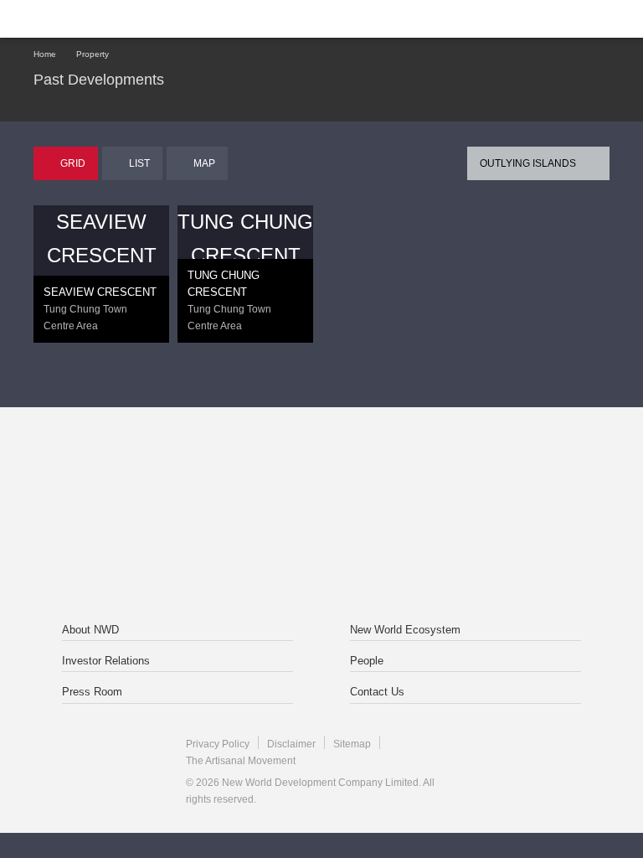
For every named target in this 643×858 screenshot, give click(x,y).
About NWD (90, 629)
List (139, 163)
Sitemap (352, 744)
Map (204, 163)
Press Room (92, 691)
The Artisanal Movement (241, 761)
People (366, 660)
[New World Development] (113, 18)
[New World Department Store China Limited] (321, 554)
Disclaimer (291, 744)
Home (44, 54)
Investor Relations (106, 660)
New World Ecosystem (405, 629)
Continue (321, 445)
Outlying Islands (528, 163)
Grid (72, 163)
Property (92, 54)
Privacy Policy (217, 744)
